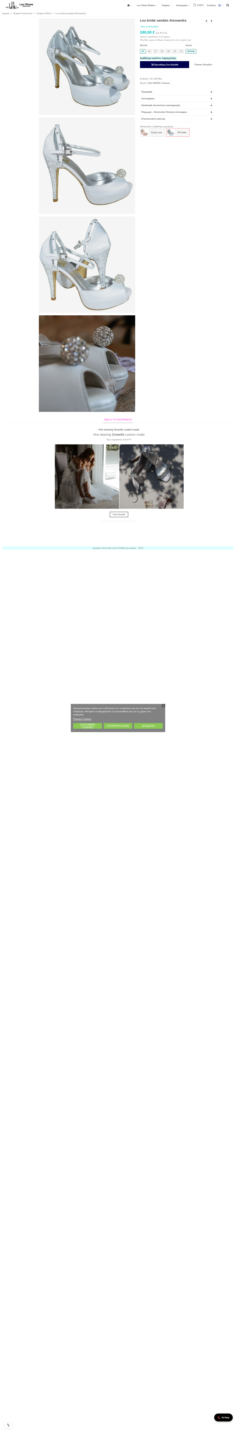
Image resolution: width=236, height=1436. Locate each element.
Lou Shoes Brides (146, 5)
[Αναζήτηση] (227, 5)
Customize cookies (87, 726)
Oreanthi (117, 434)
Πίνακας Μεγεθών (203, 64)
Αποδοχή (148, 726)
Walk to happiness (118, 419)
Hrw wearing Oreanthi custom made (118, 429)
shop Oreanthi (118, 514)
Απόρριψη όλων (118, 726)
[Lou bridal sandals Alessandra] (87, 66)
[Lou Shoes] (23, 5)
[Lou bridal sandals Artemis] (206, 21)
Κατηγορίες (182, 5)
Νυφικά (165, 5)
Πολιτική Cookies (82, 719)
